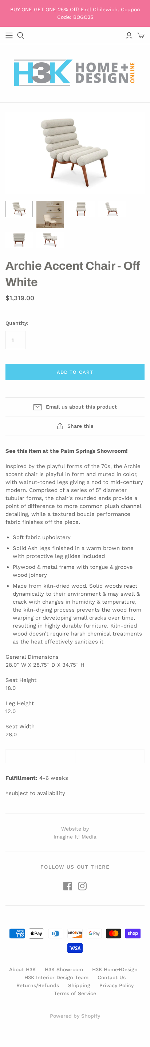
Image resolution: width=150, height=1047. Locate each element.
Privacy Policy (116, 985)
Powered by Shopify (75, 1016)
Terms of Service (75, 993)
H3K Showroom (64, 969)
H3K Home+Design (115, 969)
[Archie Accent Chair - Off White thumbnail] (19, 209)
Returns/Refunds (37, 985)
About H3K (22, 969)
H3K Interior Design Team (56, 977)
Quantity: (16, 323)
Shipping (79, 985)
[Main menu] (9, 35)
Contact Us (112, 977)
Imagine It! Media (75, 837)
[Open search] (20, 35)
